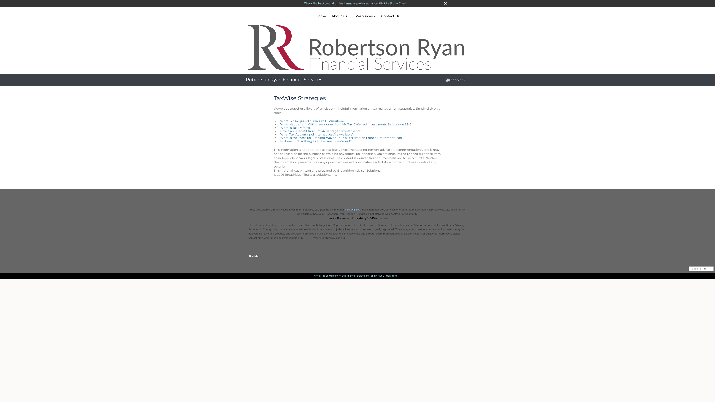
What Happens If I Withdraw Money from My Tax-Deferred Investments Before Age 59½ (345, 124)
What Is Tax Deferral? (296, 128)
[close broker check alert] (445, 3)
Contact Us (390, 16)
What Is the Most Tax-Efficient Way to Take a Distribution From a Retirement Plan (341, 138)
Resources (364, 16)
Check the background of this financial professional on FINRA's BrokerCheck (355, 3)
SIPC (357, 209)
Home (321, 16)
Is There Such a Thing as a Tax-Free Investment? (316, 141)
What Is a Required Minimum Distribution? (312, 121)
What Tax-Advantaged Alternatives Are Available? (317, 134)
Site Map (254, 256)
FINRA (349, 209)
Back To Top (699, 268)
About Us (339, 16)
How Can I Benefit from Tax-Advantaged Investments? (321, 131)
